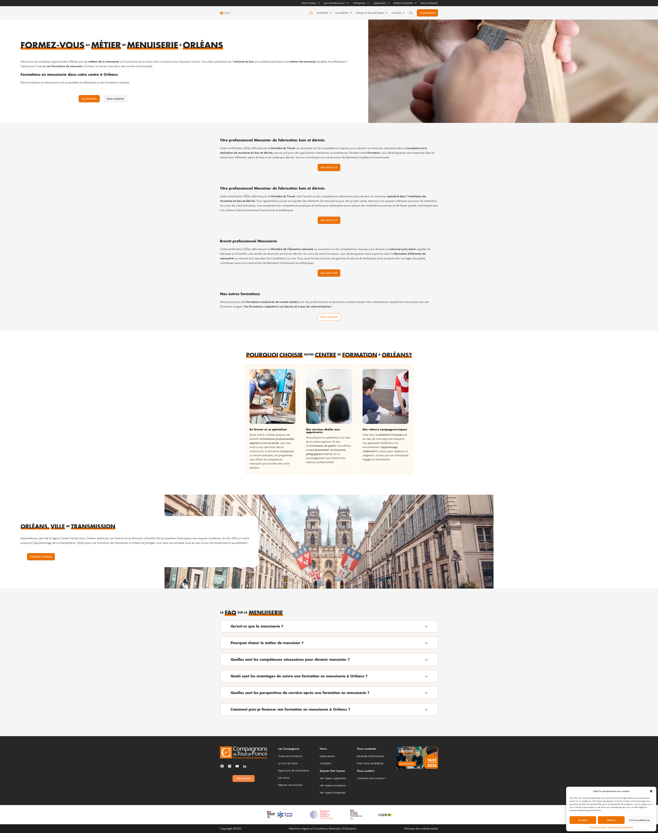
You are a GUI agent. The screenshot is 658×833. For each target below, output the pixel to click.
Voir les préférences (639, 820)
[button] (651, 791)
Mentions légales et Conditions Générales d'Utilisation (323, 828)
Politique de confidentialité (421, 828)
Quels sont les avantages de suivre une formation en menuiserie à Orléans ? (299, 676)
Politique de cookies (598, 827)
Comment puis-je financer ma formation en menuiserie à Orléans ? (290, 709)
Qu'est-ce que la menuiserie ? (257, 626)
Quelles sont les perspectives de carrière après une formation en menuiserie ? (300, 692)
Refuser (611, 820)
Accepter (583, 820)
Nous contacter (429, 3)
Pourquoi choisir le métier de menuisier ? (267, 642)
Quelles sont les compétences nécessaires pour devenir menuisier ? (290, 659)
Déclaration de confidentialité (620, 827)
